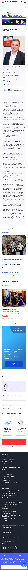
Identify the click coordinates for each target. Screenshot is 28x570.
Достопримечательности (8, 474)
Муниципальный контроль (9, 506)
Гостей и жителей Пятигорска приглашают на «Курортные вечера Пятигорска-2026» (13, 262)
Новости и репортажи (8, 456)
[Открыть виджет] (24, 565)
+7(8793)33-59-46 (6, 527)
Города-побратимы (7, 478)
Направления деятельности (9, 482)
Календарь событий (7, 458)
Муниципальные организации (10, 495)
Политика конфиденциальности (8, 541)
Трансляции (5, 465)
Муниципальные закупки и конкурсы (12, 502)
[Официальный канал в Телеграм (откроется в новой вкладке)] (8, 548)
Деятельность (6, 480)
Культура (5, 315)
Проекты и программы (8, 486)
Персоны (4, 520)
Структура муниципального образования (13, 490)
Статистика (5, 499)
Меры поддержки (6, 484)
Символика (5, 469)
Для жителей (5, 454)
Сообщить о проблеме (14, 364)
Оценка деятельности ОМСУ (9, 513)
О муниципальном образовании (11, 467)
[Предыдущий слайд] (3, 386)
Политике (11, 562)
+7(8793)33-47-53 (6, 532)
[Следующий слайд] (25, 386)
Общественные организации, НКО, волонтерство (11, 516)
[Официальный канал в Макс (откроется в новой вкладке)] (4, 548)
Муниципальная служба (8, 493)
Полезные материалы (8, 459)
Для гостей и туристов (8, 476)
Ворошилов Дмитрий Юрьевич (14, 67)
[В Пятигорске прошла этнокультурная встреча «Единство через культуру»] (14, 297)
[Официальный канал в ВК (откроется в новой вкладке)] (12, 548)
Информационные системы (9, 504)
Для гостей (5, 463)
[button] (13, 275)
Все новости (5, 285)
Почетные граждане (7, 471)
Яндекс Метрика (5, 557)
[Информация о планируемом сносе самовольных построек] (14, 442)
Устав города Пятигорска (9, 491)
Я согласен (14, 567)
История (4, 472)
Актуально (5, 508)
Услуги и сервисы (7, 461)
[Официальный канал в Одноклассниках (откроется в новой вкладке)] (16, 548)
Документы (5, 497)
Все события (5, 232)
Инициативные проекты (8, 518)
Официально (5, 488)
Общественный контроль (9, 511)
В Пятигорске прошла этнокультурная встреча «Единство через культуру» (11, 311)
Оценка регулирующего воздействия (12, 500)
